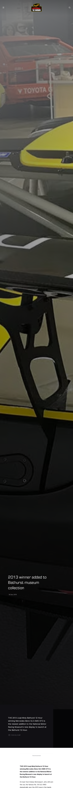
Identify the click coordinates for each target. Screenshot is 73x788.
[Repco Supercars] (36, 7)
